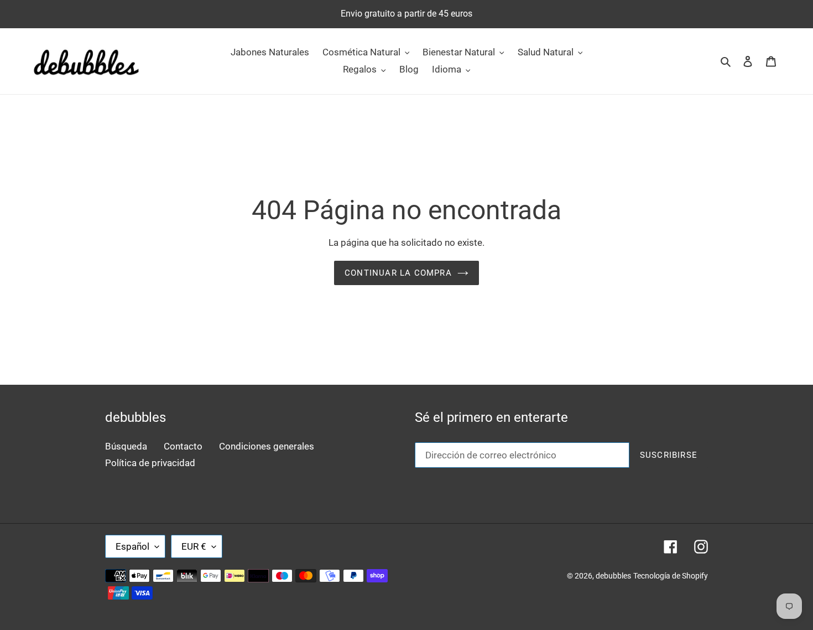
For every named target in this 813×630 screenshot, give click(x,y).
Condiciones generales (266, 446)
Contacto (183, 446)
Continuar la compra (398, 273)
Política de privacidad (150, 462)
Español (132, 546)
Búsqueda (126, 446)
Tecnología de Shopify (670, 575)
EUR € (193, 546)
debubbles (613, 575)
